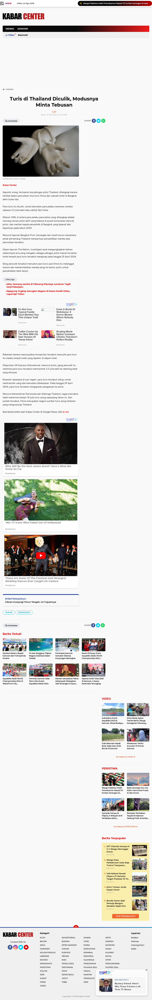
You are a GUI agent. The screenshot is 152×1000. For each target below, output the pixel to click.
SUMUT (43, 978)
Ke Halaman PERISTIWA (125, 826)
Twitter (22, 951)
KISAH (108, 949)
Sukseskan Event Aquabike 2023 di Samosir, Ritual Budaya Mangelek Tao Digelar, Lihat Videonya (112, 720)
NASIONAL (89, 956)
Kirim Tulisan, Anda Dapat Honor (116, 888)
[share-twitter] (98, 121)
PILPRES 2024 (111, 967)
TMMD (43, 982)
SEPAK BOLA (68, 974)
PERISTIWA (110, 768)
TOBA (64, 982)
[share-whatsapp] (103, 121)
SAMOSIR (23, 28)
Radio (133, 949)
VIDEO (106, 698)
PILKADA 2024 (90, 967)
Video (11, 35)
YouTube (28, 951)
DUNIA (87, 945)
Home (8, 3)
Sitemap (135, 941)
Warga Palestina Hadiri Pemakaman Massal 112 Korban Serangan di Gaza (115, 3)
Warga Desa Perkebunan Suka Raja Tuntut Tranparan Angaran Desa (118, 863)
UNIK (86, 982)
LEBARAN (44, 956)
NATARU (44, 960)
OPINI (108, 960)
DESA (42, 945)
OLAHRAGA (89, 960)
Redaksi (134, 938)
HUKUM (8, 612)
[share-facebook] (94, 121)
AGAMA (87, 938)
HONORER (45, 949)
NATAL (108, 956)
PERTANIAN (67, 967)
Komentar (12, 121)
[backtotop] (76, 927)
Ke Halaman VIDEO (125, 757)
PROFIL (87, 971)
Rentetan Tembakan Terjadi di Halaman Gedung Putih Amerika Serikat (137, 815)
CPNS (86, 941)
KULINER (109, 952)
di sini (66, 412)
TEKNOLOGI (89, 978)
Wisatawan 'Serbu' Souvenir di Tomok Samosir (135, 746)
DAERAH (109, 941)
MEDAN (65, 956)
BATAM (43, 941)
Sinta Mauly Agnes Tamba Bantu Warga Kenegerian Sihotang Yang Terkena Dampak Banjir (137, 720)
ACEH (42, 938)
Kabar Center (10, 185)
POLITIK (43, 971)
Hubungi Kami (137, 945)
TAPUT (65, 978)
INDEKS (10, 28)
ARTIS (108, 938)
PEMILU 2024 (68, 963)
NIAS (64, 960)
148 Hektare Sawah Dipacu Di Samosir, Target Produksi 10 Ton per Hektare (118, 876)
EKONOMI (110, 945)
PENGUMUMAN (112, 963)
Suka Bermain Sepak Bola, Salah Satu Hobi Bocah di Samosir (111, 746)
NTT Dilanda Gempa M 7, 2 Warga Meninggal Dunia (118, 849)
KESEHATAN (89, 949)
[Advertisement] (95, 44)
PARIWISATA (24, 612)
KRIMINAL (88, 952)
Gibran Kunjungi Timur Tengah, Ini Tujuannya (30, 602)
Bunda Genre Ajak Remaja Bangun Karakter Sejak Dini (116, 903)
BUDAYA (65, 941)
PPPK (64, 971)
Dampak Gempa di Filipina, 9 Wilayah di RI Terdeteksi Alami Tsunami (112, 815)
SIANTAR (88, 974)
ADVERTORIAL (68, 938)
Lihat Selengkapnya (125, 916)
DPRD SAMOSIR (69, 945)
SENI (42, 974)
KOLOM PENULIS (48, 952)
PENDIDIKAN (90, 963)
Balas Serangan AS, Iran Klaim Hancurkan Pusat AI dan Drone (137, 790)
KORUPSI (66, 952)
